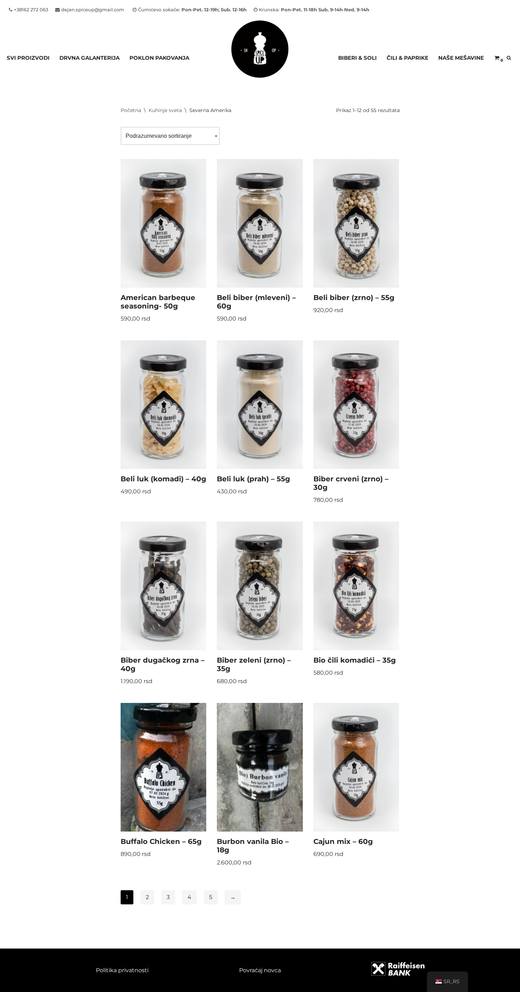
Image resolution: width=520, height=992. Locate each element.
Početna (131, 110)
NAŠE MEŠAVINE (461, 57)
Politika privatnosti (122, 970)
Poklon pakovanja (159, 57)
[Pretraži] (509, 57)
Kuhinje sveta (165, 110)
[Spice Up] (260, 58)
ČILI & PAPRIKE (407, 57)
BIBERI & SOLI (357, 57)
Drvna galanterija (89, 57)
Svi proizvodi (28, 57)
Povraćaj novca (260, 970)
